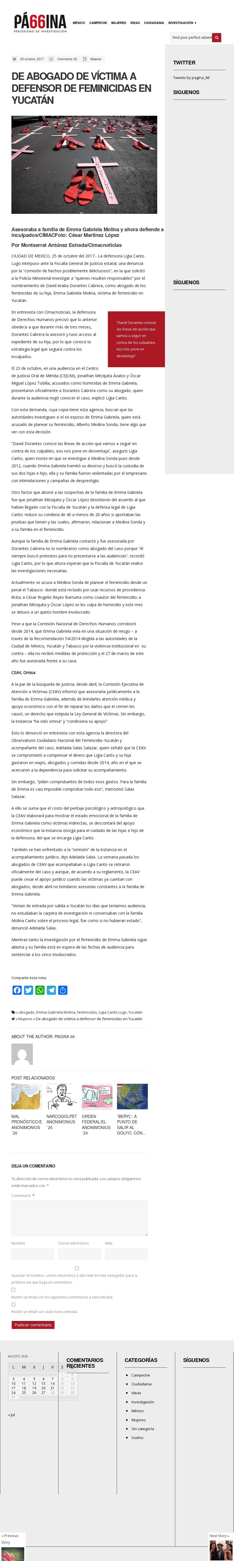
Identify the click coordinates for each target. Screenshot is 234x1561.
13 (43, 1383)
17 (13, 1388)
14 (53, 1383)
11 (24, 1383)
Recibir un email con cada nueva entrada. (44, 1311)
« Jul (11, 1414)
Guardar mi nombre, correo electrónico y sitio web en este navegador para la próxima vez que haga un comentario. (74, 1278)
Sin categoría (143, 1428)
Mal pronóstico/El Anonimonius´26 (27, 1124)
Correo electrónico (73, 1243)
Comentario (23, 1195)
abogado (27, 1012)
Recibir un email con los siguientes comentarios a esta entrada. (62, 1297)
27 (43, 1392)
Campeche (98, 23)
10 (13, 1383)
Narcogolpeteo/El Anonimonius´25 (68, 1121)
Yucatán (135, 1012)
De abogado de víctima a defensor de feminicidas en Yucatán (81, 88)
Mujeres (118, 23)
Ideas (135, 23)
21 (53, 1388)
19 (34, 1388)
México (79, 23)
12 (34, 1383)
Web (108, 1243)
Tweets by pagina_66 (191, 77)
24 (13, 1392)
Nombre (18, 1243)
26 (34, 1392)
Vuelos (138, 1437)
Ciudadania (154, 23)
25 (24, 1392)
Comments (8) (67, 58)
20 (43, 1388)
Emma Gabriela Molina (55, 1012)
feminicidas (87, 1012)
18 (24, 1388)
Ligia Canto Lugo (113, 1012)
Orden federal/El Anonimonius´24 (96, 1124)
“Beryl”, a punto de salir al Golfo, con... (131, 1124)
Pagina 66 (65, 1036)
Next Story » (219, 1535)
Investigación (180, 23)
